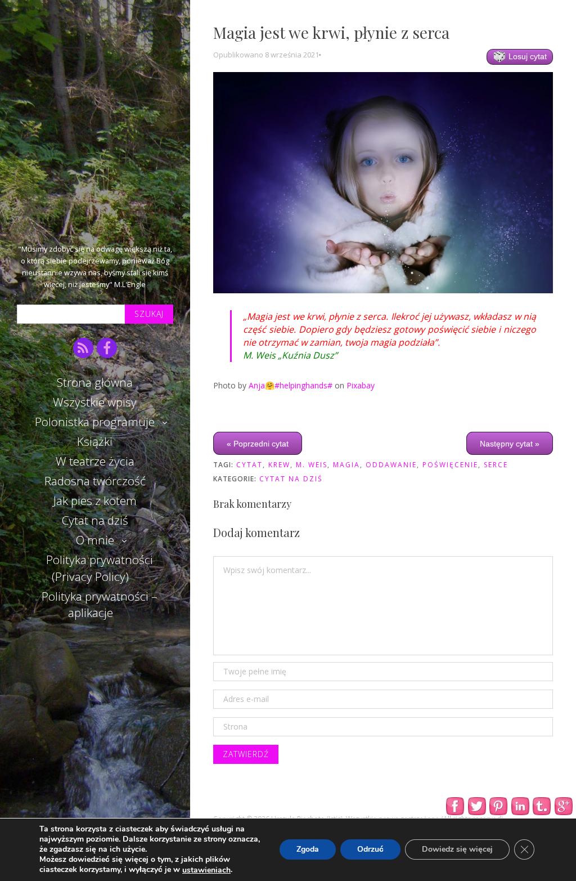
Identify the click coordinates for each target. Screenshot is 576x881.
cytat (249, 464)
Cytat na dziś (95, 520)
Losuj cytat (526, 56)
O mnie (95, 540)
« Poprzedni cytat (258, 443)
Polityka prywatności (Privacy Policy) (99, 568)
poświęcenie (450, 464)
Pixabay (360, 385)
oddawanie (391, 464)
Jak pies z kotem (95, 500)
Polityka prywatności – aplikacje (99, 604)
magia (346, 464)
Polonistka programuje (95, 422)
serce (496, 464)
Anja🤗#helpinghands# (290, 385)
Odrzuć (370, 849)
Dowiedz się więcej (457, 849)
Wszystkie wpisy (95, 402)
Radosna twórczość (95, 481)
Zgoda (307, 849)
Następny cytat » (509, 443)
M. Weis (311, 464)
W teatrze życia (95, 461)
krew (279, 464)
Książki (94, 441)
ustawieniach (206, 870)
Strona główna (95, 382)
